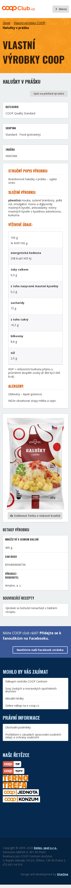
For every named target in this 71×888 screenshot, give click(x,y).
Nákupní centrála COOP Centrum (26, 681)
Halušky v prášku (16, 28)
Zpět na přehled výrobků (49, 93)
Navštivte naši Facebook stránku (40, 650)
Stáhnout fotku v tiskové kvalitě (36, 516)
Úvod (6, 23)
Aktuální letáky (14, 698)
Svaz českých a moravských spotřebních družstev (31, 690)
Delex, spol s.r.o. (45, 848)
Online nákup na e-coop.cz (22, 705)
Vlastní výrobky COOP (29, 23)
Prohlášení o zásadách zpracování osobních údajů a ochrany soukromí (33, 736)
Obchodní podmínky (18, 727)
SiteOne (62, 874)
